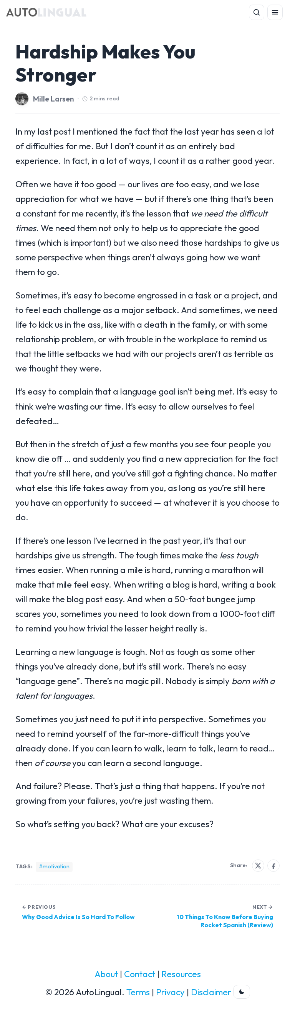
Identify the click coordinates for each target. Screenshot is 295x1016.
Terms (138, 992)
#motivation (54, 866)
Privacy (170, 992)
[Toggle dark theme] (241, 992)
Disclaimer (211, 992)
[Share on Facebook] (273, 865)
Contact (139, 974)
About (106, 974)
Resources (181, 974)
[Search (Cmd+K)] (256, 12)
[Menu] (275, 12)
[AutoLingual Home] (46, 12)
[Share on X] (258, 865)
